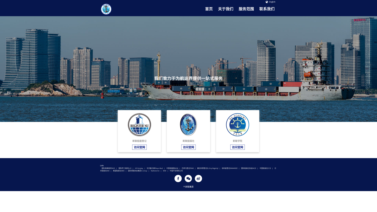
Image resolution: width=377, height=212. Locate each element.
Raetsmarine (155, 171)
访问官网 (139, 147)
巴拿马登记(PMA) (188, 168)
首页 (209, 9)
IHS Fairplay (139, 168)
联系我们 (267, 9)
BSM (164, 171)
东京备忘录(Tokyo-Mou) (155, 168)
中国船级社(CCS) (265, 168)
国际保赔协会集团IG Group (137, 171)
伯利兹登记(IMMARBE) (229, 168)
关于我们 (225, 9)
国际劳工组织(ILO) (125, 168)
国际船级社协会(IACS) (248, 168)
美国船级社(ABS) (118, 171)
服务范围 (246, 9)
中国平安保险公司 (176, 171)
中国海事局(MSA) (172, 168)
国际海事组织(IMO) (108, 168)
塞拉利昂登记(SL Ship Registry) (207, 168)
